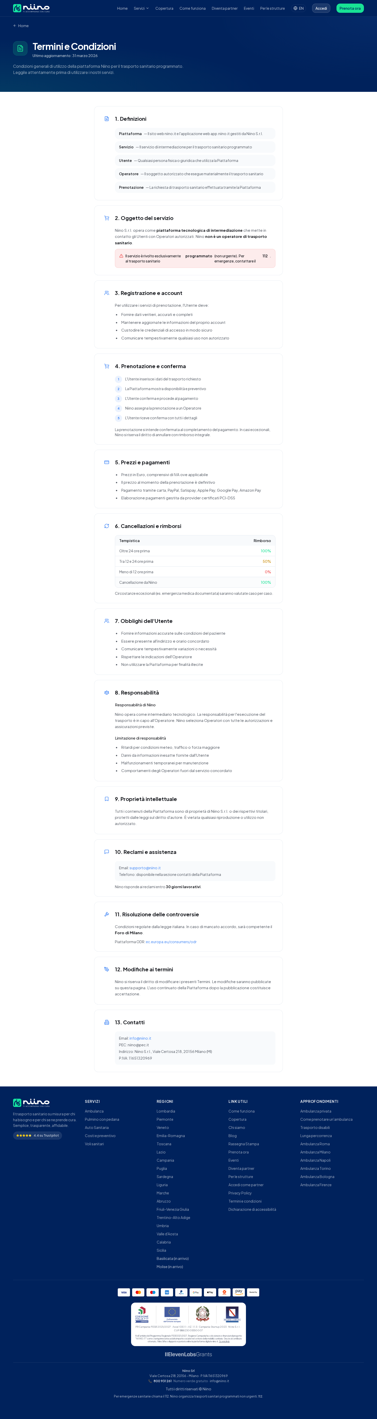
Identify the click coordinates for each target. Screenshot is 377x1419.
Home (122, 8)
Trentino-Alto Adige (173, 1217)
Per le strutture (272, 8)
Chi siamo (237, 1127)
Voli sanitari (94, 1143)
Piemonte (165, 1119)
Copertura (164, 8)
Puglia (162, 1168)
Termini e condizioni (245, 1201)
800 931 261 (160, 1381)
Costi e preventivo (100, 1135)
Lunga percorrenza (316, 1135)
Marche (163, 1193)
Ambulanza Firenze (316, 1184)
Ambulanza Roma (315, 1143)
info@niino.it (140, 1038)
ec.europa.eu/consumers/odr (171, 941)
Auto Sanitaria (97, 1127)
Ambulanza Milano (315, 1152)
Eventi (249, 8)
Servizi (139, 8)
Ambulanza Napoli (315, 1160)
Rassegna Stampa (244, 1143)
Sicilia (161, 1250)
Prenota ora (350, 8)
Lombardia (166, 1111)
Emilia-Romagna (171, 1135)
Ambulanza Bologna (317, 1176)
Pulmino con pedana (102, 1119)
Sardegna (165, 1176)
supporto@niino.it (145, 867)
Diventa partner (225, 8)
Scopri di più (224, 1341)
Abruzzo (164, 1201)
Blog (233, 1135)
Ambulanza (94, 1111)
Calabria (164, 1242)
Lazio (161, 1152)
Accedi (321, 8)
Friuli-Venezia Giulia (173, 1209)
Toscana (164, 1143)
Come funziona (193, 8)
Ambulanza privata (315, 1111)
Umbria (163, 1225)
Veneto (163, 1127)
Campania (165, 1160)
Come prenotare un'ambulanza (326, 1119)
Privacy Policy (240, 1193)
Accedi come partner (246, 1184)
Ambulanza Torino (315, 1168)
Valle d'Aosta (167, 1233)
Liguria (162, 1184)
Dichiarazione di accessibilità (252, 1209)
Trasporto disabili (315, 1127)
